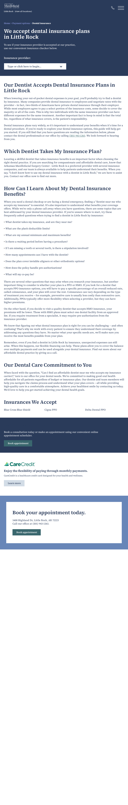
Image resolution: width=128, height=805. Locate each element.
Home (7, 23)
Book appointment (18, 443)
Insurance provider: (17, 58)
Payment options (21, 23)
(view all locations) (23, 11)
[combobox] (35, 66)
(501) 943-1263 (77, 135)
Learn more (14, 483)
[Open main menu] (121, 8)
